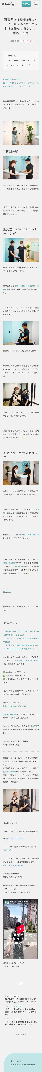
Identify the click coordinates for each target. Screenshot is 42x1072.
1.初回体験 (11, 56)
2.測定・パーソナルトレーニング (20, 60)
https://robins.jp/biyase (14, 706)
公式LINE (7, 591)
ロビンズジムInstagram (13, 865)
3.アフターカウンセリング (18, 65)
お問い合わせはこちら (14, 838)
